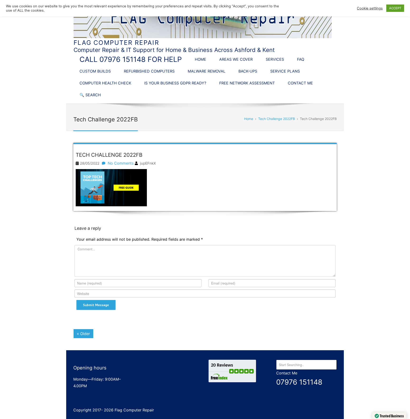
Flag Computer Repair (116, 42)
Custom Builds (95, 71)
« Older (83, 333)
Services (275, 59)
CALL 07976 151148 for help (130, 59)
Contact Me (300, 83)
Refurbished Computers (149, 71)
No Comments (121, 163)
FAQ (300, 59)
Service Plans (285, 71)
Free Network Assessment (247, 83)
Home (200, 59)
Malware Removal (206, 71)
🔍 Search (90, 94)
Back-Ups (247, 71)
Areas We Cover (236, 59)
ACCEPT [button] (395, 8)
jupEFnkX (148, 163)
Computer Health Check (105, 83)
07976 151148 (299, 382)
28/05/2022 (89, 163)
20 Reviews (222, 365)
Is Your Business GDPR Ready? (175, 83)
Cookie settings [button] (370, 8)
